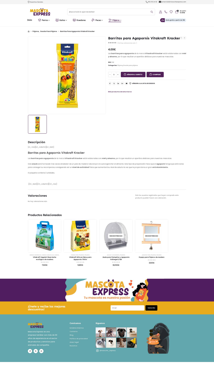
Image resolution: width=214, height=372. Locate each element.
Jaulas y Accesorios (113, 255)
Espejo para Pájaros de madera (151, 257)
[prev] (181, 37)
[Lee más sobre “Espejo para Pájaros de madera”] (151, 236)
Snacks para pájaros (130, 65)
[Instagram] (41, 351)
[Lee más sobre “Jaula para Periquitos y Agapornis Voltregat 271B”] (116, 236)
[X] (36, 351)
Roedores (81, 20)
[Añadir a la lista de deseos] (39, 236)
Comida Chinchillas (48, 255)
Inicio (29, 20)
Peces (98, 20)
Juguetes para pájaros (149, 255)
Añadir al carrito (134, 74)
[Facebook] (30, 351)
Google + (122, 83)
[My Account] (160, 12)
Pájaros (115, 20)
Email (126, 83)
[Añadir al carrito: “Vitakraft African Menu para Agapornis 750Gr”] (80, 236)
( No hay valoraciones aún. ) (127, 43)
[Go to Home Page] (28, 31)
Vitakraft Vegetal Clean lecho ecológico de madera (44, 258)
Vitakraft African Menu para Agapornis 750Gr (80, 258)
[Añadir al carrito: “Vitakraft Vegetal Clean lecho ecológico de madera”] (44, 236)
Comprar (157, 74)
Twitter (114, 83)
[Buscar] (152, 12)
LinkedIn (118, 83)
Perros (45, 20)
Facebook (110, 83)
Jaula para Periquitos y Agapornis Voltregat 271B (116, 258)
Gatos (62, 20)
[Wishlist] (171, 12)
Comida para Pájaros (77, 255)
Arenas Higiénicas (35, 255)
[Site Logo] (40, 12)
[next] (184, 37)
